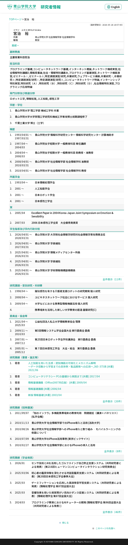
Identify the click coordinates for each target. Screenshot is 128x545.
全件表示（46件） (113, 512)
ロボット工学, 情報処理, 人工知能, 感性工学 (34, 98)
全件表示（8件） (113, 451)
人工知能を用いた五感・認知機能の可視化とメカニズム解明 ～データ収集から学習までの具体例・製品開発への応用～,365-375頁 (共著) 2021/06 (71, 366)
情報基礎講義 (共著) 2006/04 (44, 389)
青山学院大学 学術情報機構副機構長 (55, 270)
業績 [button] (14, 45)
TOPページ (15, 19)
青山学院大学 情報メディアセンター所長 (57, 252)
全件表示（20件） (113, 401)
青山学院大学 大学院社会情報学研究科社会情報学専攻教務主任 (70, 234)
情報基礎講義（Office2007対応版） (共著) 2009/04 (57, 382)
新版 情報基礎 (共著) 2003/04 (45, 395)
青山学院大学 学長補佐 (47, 243)
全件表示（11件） (113, 279)
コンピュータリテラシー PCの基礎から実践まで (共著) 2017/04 (64, 376)
